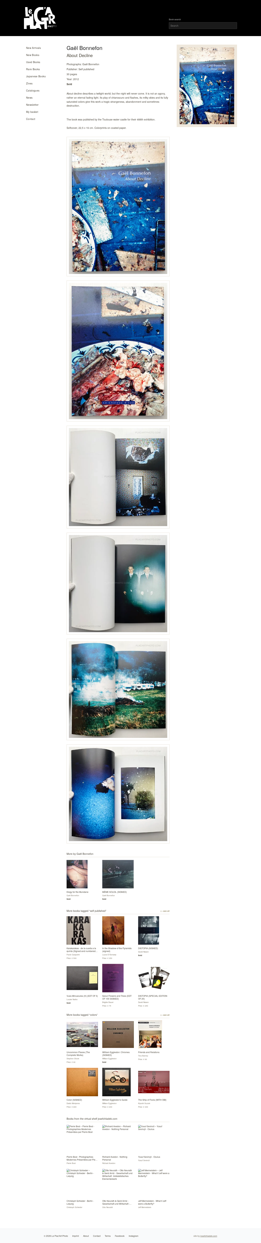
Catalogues (33, 90)
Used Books (33, 62)
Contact (30, 119)
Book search (175, 19)
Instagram (133, 1235)
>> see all (165, 911)
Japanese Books (36, 76)
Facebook (119, 1235)
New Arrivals (33, 48)
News (29, 97)
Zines (29, 83)
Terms (108, 1235)
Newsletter (32, 104)
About (86, 1235)
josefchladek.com (208, 1235)
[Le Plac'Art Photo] (41, 18)
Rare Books (33, 69)
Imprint (75, 1235)
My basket (32, 112)
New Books (32, 55)
